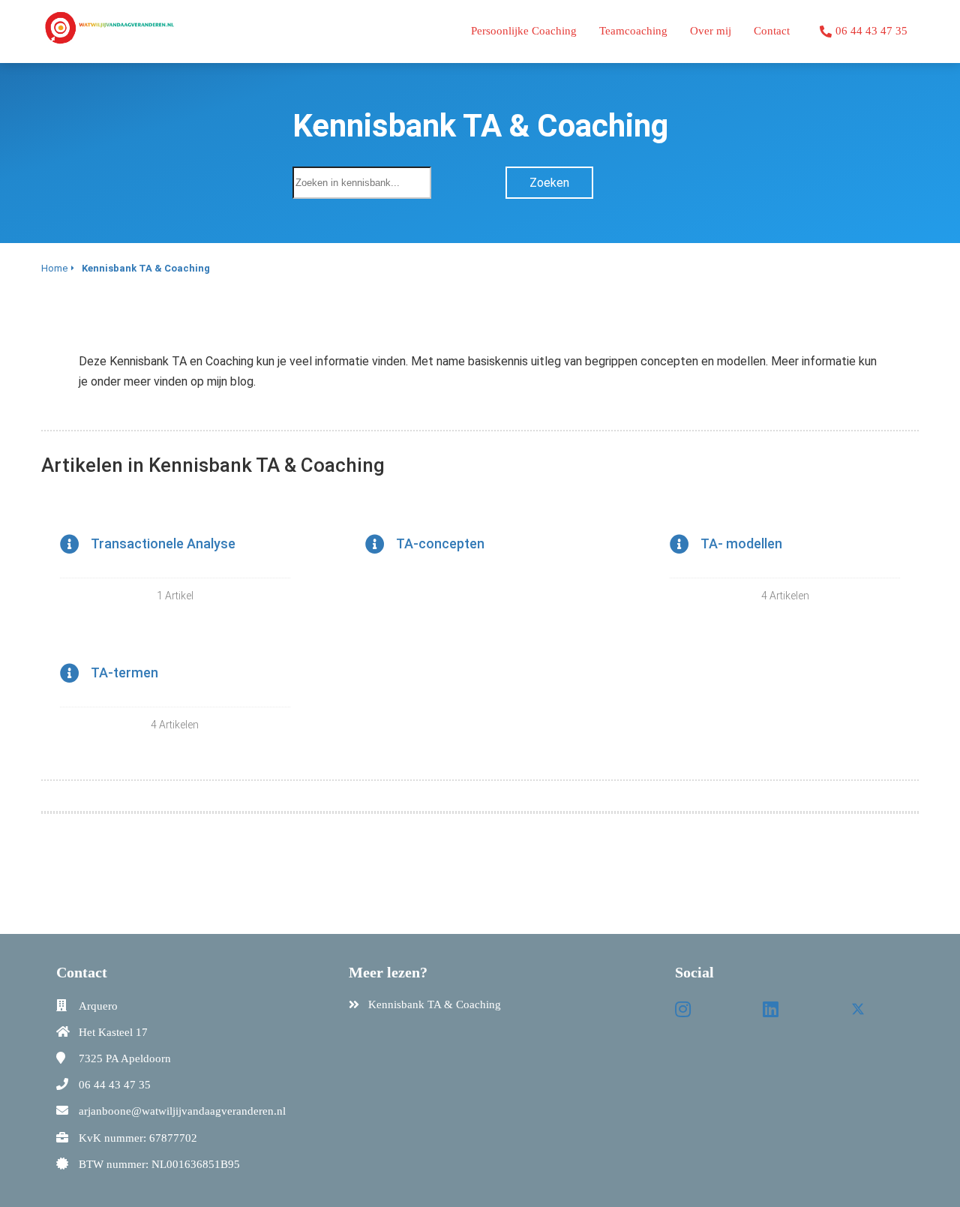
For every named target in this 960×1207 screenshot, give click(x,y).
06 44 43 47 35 (115, 1085)
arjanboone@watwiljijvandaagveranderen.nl (182, 1111)
